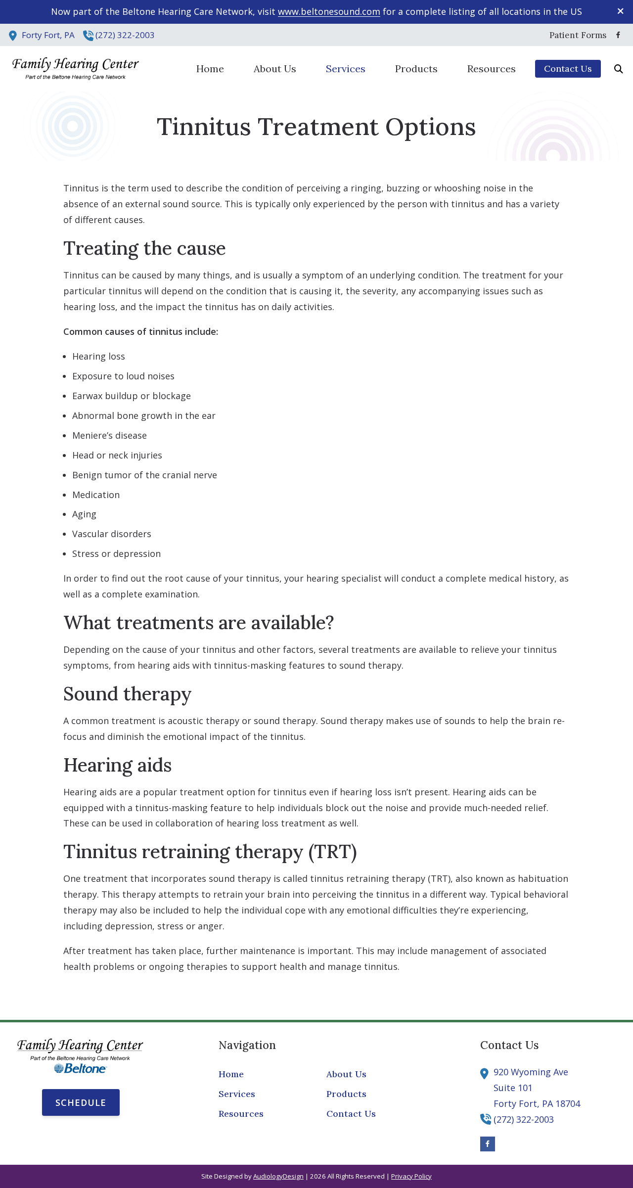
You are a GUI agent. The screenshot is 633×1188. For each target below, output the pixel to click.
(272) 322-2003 (125, 35)
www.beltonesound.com (329, 11)
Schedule (80, 1102)
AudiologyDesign (278, 1176)
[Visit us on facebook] (618, 35)
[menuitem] (575, 35)
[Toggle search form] (618, 68)
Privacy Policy (411, 1176)
